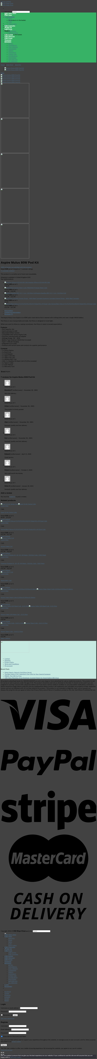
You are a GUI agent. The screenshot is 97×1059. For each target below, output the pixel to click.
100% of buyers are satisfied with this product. (16, 267)
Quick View (4, 506)
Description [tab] (9, 311)
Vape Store (9, 65)
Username (5, 1026)
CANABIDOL (12, 45)
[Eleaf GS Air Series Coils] (18, 504)
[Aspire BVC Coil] (7, 572)
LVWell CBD (12, 54)
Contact (7, 659)
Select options (5, 519)
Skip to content (6, 1)
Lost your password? (7, 1018)
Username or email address (10, 1008)
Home (3, 65)
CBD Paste (8, 38)
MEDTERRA (12, 58)
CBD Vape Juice (10, 13)
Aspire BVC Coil (6, 580)
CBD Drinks (12, 31)
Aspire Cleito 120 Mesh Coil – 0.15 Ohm (14, 614)
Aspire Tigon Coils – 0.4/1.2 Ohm (12, 631)
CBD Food (8, 29)
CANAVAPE (12, 49)
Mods (10, 18)
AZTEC (10, 43)
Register (4, 1045)
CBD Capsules (10, 26)
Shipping (7, 660)
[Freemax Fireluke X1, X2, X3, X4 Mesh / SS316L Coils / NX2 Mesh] (23, 555)
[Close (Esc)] (1, 1052)
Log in (15, 1015)
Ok (11, 1057)
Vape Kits (11, 17)
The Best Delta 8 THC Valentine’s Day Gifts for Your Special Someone (27, 674)
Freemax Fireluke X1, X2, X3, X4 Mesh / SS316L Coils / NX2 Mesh (23, 563)
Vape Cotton (12, 24)
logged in (12, 496)
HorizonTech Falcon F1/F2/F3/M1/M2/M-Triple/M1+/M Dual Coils (23, 529)
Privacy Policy (9, 662)
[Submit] (5, 933)
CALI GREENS (13, 47)
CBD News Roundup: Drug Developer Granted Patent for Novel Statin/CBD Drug (32, 678)
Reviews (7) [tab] (9, 314)
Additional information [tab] (13, 312)
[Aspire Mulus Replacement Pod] (14, 68)
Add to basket (5, 621)
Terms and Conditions (12, 664)
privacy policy (16, 1041)
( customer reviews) (7, 271)
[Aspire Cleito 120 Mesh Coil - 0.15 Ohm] (29, 606)
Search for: (8, 12)
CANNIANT (12, 52)
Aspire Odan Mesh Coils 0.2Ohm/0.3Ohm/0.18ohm (18, 597)
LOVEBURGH (12, 56)
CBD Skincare (10, 36)
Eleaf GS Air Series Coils (9, 512)
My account (9, 666)
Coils (10, 22)
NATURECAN (12, 60)
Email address (6, 1029)
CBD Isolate (9, 35)
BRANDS (8, 42)
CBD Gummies (13, 33)
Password (4, 1011)
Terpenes (8, 40)
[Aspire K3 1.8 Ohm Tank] (14, 70)
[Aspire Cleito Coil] (7, 538)
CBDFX (10, 51)
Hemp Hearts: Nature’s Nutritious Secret (18, 672)
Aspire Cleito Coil (6, 546)
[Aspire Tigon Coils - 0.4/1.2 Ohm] (24, 623)
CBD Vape (8, 15)
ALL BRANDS (12, 61)
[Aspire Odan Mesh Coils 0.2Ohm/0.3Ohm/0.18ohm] (37, 589)
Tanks (10, 20)
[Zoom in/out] (3, 1052)
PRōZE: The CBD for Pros (13, 676)
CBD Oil (9, 27)
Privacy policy (16, 1057)
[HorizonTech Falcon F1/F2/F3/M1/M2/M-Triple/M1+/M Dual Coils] (24, 521)
